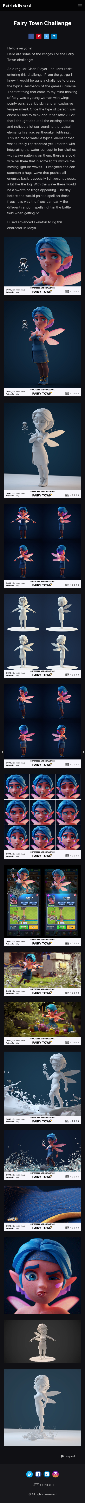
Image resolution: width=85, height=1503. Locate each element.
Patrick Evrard (17, 6)
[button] (68, 1456)
